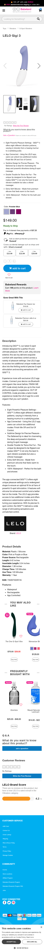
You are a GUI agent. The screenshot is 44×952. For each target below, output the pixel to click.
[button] (3, 10)
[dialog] (22, 938)
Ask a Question (9, 135)
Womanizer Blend (36, 641)
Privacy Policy (7, 851)
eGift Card (6, 826)
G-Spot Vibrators (25, 28)
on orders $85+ (22, 5)
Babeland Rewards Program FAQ (13, 886)
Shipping (5, 839)
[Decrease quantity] (5, 261)
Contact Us (6, 830)
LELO (18, 533)
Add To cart (19, 268)
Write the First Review (21, 126)
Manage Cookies (8, 855)
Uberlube (14, 710)
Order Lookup (7, 834)
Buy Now (14, 659)
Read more (30, 937)
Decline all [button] (32, 942)
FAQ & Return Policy (9, 843)
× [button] (41, 927)
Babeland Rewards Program (11, 882)
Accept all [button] (11, 942)
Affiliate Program (8, 878)
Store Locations (7, 874)
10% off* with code (22, 2)
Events (5, 870)
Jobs (4, 890)
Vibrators (12, 28)
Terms (4, 847)
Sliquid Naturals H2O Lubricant (35, 711)
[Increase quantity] (14, 261)
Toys (4, 28)
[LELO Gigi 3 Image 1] (22, 65)
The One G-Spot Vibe (14, 641)
